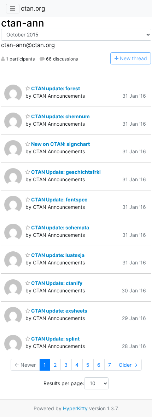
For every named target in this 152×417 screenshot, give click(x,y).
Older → (128, 365)
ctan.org (33, 8)
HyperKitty (75, 408)
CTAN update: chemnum (60, 116)
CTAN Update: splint (55, 339)
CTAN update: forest (55, 88)
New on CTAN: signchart (60, 144)
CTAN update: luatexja (57, 255)
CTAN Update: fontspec (58, 199)
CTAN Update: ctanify (56, 283)
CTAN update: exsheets (58, 311)
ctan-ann (22, 23)
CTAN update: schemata (59, 227)
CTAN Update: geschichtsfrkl (65, 172)
